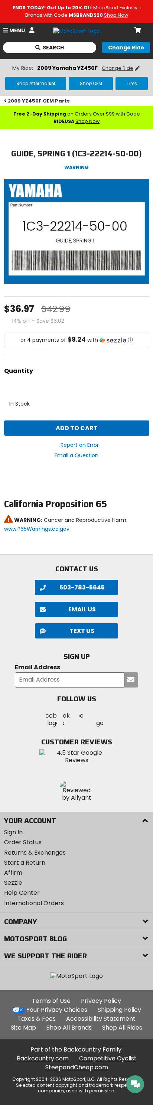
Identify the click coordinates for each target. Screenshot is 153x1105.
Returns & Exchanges (35, 852)
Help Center (22, 892)
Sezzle (13, 882)
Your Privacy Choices (56, 1009)
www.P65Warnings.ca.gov (36, 529)
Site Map (23, 1027)
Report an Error (80, 445)
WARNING (76, 167)
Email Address (37, 668)
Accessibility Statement (101, 1018)
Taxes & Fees (36, 1018)
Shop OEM (91, 83)
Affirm (13, 872)
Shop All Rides (122, 1027)
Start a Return (24, 862)
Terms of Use (51, 1001)
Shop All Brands (69, 1027)
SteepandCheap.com (76, 1067)
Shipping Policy (119, 1009)
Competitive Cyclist (108, 1058)
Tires (132, 83)
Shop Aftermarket (35, 83)
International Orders (34, 903)
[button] (76, 340)
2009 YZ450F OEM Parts (39, 100)
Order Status (23, 842)
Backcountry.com (43, 1058)
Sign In (13, 832)
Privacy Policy (101, 1001)
